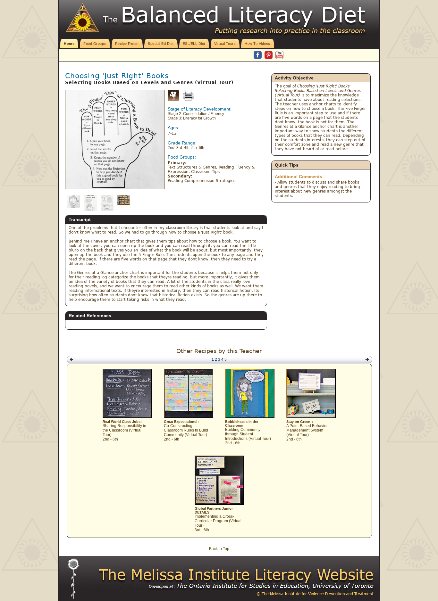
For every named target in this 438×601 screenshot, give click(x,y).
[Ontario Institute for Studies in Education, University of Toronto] (247, 586)
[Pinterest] (269, 55)
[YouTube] (279, 55)
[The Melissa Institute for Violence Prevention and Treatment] (236, 575)
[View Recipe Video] (173, 99)
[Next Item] (367, 359)
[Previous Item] (71, 359)
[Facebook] (258, 55)
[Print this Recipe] (188, 95)
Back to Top (219, 549)
